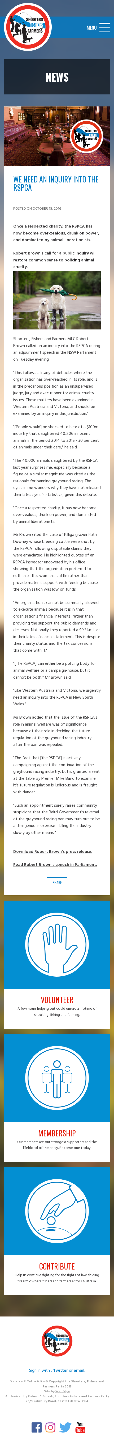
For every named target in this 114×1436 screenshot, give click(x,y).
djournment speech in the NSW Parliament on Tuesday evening (54, 356)
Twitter (60, 1370)
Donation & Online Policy (27, 1381)
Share (57, 882)
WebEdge (62, 1391)
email (79, 1370)
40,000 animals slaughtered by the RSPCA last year (55, 464)
